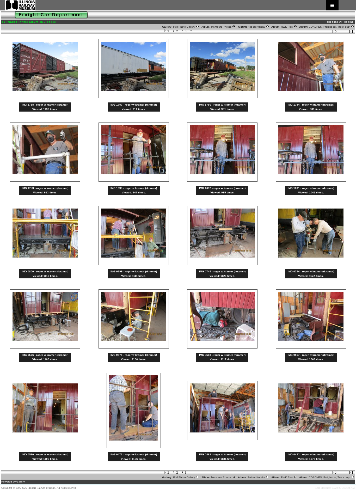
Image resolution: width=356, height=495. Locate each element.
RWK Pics (287, 26)
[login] (348, 21)
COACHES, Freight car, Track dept (330, 26)
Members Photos (221, 26)
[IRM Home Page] (172, 5)
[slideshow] (334, 21)
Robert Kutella (257, 26)
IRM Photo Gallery (184, 26)
